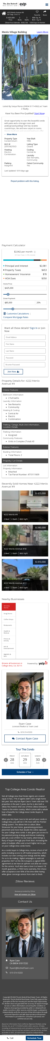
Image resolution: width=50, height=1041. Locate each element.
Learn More (42, 32)
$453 (44, 270)
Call (11, 1038)
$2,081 (43, 265)
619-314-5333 (26, 732)
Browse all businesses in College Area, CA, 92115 (12, 664)
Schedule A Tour (24, 772)
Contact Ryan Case (27, 738)
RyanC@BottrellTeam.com (22, 968)
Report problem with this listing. (25, 181)
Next (44, 760)
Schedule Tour (34, 1038)
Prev (6, 760)
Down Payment (9, 298)
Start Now (39, 113)
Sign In (33, 327)
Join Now (11, 372)
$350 (44, 278)
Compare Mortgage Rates (15, 317)
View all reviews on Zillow (25, 894)
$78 (45, 274)
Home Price (7, 284)
